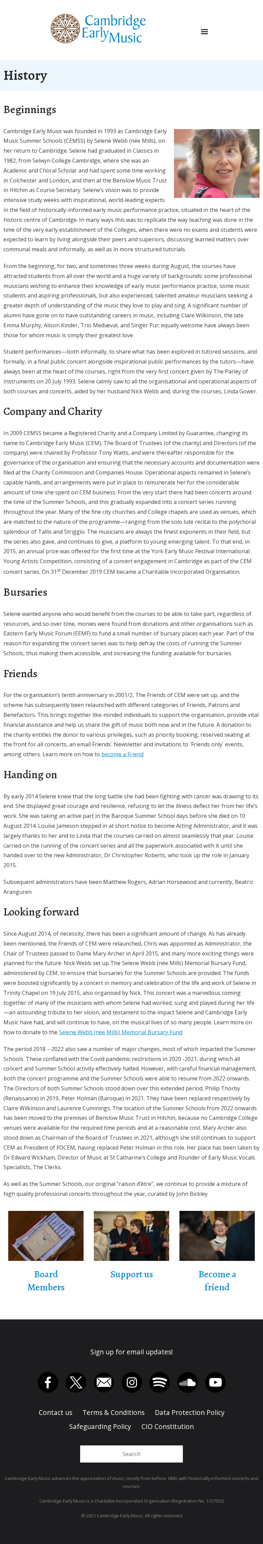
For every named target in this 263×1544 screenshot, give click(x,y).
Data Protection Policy (190, 1412)
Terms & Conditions (114, 1412)
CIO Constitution (167, 1426)
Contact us (55, 1412)
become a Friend (122, 754)
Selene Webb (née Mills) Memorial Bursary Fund (120, 1032)
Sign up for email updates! (131, 1351)
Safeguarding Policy (100, 1426)
